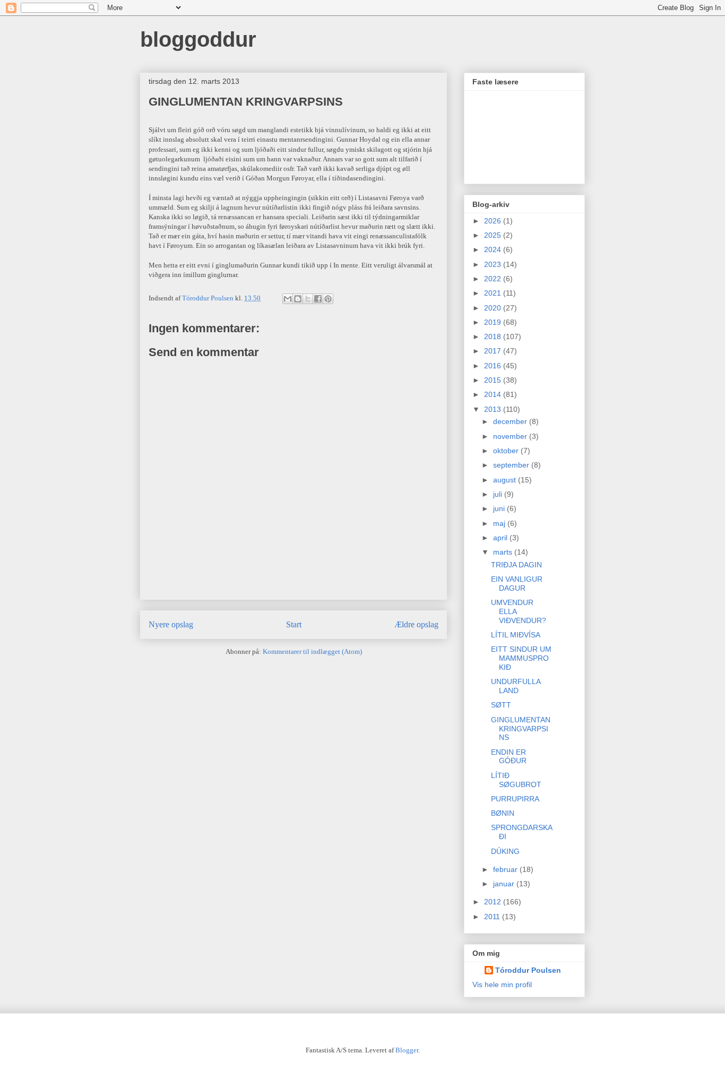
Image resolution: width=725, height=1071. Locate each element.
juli (498, 494)
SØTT (501, 705)
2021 (493, 293)
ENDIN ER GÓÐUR (509, 756)
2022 (493, 278)
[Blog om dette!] (297, 298)
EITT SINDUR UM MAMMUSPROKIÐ (521, 658)
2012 (493, 901)
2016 (493, 365)
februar (506, 869)
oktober (507, 450)
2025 (493, 235)
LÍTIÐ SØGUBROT (516, 780)
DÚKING (505, 851)
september (512, 465)
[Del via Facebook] (318, 298)
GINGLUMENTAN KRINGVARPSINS (520, 728)
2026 (493, 221)
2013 (493, 409)
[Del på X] (308, 298)
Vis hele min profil (502, 984)
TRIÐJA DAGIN (516, 564)
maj (500, 523)
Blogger (406, 1050)
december (511, 421)
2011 (493, 916)
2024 (493, 249)
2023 (493, 264)
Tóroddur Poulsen (528, 970)
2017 (493, 351)
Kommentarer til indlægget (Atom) (312, 651)
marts (503, 552)
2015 (493, 380)
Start (293, 624)
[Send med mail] (287, 298)
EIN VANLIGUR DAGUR (516, 583)
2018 (493, 336)
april (501, 537)
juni (500, 508)
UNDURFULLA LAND (515, 686)
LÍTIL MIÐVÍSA (515, 634)
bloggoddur (198, 39)
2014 (493, 394)
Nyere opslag (171, 624)
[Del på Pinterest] (328, 298)
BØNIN (502, 813)
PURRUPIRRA (515, 798)
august (505, 480)
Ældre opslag (416, 624)
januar (504, 883)
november (511, 436)
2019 (493, 322)
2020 (493, 308)
